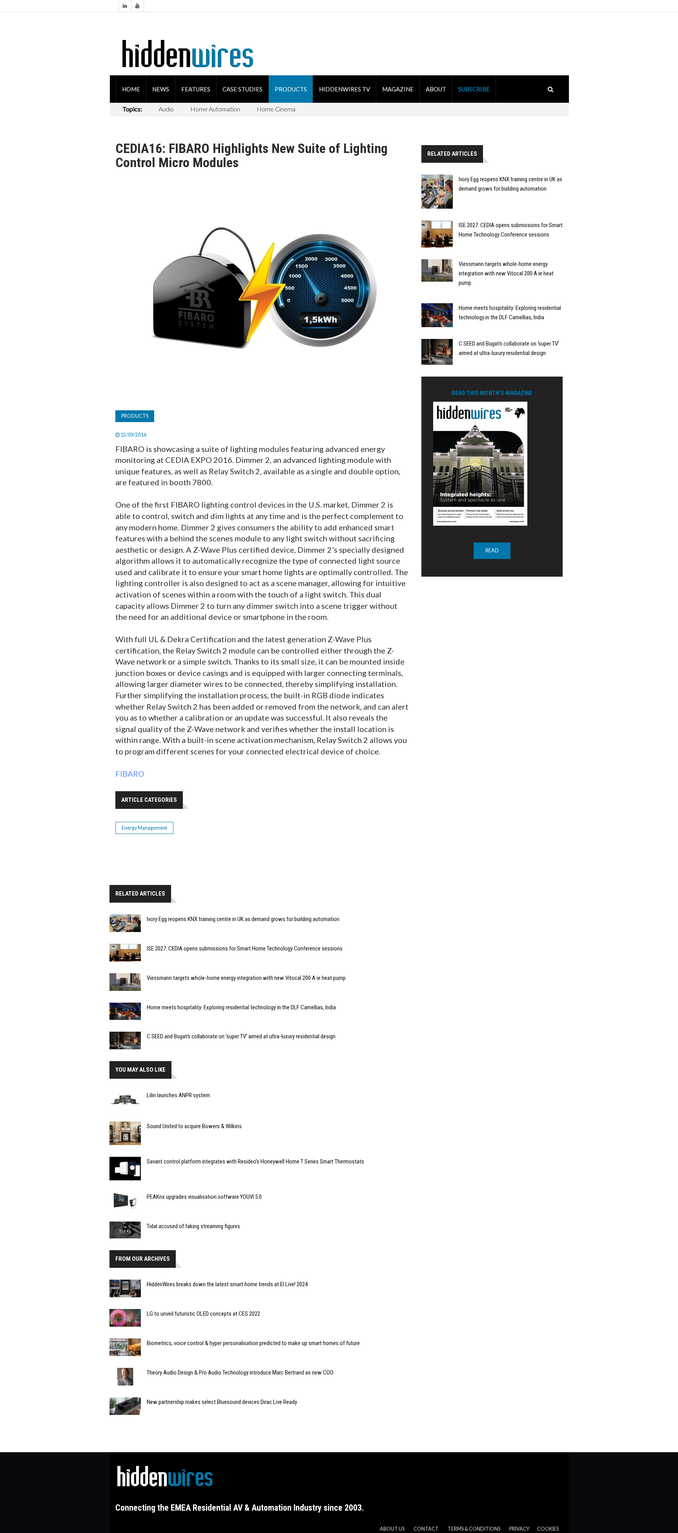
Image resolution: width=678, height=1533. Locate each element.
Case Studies (242, 89)
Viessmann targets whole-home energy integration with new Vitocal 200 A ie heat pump (246, 977)
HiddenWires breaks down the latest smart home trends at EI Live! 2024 (227, 1284)
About (436, 89)
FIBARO (129, 773)
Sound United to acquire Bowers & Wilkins (194, 1126)
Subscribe (474, 89)
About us (392, 1529)
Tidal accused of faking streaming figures (193, 1226)
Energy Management (144, 828)
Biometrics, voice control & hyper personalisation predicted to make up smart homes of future (253, 1343)
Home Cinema (276, 109)
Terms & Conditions (474, 1529)
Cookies (548, 1529)
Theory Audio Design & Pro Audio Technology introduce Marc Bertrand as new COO (240, 1372)
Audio (166, 109)
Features (195, 89)
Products (291, 89)
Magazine (398, 89)
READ (492, 550)
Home (131, 89)
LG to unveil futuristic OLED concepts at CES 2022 (203, 1313)
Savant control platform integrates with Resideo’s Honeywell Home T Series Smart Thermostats (255, 1161)
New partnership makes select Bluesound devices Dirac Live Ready (222, 1402)
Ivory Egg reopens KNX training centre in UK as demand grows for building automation (243, 919)
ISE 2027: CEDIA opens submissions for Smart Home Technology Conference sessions (245, 948)
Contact (426, 1529)
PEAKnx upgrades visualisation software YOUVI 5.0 (204, 1196)
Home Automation (215, 109)
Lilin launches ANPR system (178, 1095)
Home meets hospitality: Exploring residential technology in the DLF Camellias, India (241, 1007)
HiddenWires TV (344, 89)
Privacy (519, 1529)
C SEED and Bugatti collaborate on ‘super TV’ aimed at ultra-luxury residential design (241, 1036)
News (160, 89)
